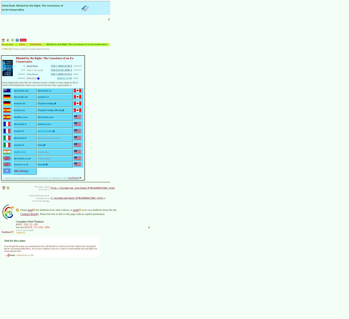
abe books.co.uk (22, 159)
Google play (43, 152)
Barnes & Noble (45, 131)
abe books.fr (20, 124)
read (30, 209)
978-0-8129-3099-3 (61, 70)
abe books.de (21, 97)
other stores (20, 171)
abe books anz (21, 91)
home (22, 44)
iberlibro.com (21, 117)
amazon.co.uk (21, 165)
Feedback (6, 232)
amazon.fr (19, 131)
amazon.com (44, 124)
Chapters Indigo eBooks (50, 110)
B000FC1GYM (64, 78)
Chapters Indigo (46, 103)
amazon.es (19, 110)
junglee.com (20, 152)
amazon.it (19, 145)
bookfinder (73, 178)
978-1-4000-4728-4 (61, 66)
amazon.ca (43, 97)
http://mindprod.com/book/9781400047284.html (82, 188)
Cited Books (36, 44)
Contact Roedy (29, 214)
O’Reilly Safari (44, 159)
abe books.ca (44, 91)
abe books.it (20, 138)
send (76, 209)
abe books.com (45, 117)
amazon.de (19, 103)
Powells (41, 165)
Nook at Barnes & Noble (49, 138)
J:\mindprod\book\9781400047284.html (76, 198)
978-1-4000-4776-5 (61, 74)
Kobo (40, 145)
